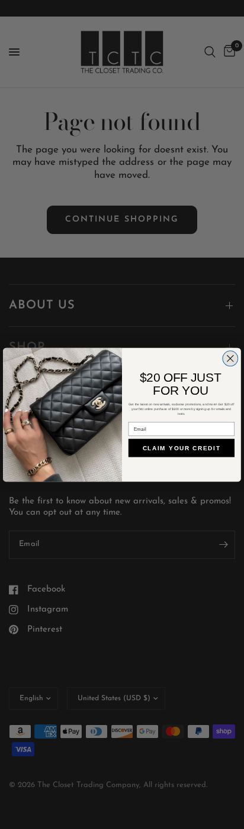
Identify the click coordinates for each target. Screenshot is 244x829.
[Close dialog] (230, 358)
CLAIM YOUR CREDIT (182, 447)
